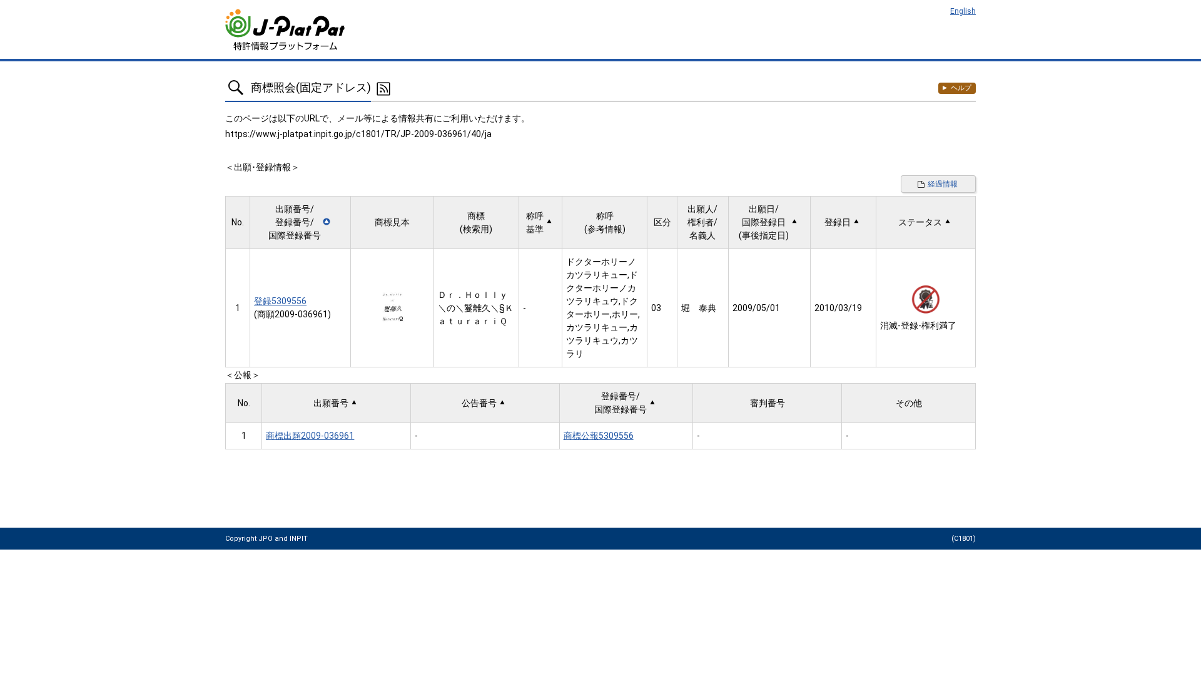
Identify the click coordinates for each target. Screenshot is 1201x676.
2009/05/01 (756, 308)
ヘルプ (961, 88)
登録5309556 (280, 301)
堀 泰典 (698, 308)
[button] (300, 222)
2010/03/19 (838, 308)
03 (656, 308)
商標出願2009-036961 (310, 436)
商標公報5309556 (599, 436)
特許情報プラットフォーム (286, 30)
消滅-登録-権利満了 (918, 325)
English (963, 11)
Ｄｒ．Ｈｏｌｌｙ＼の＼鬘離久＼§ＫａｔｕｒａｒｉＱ (476, 308)
